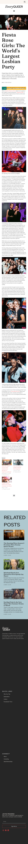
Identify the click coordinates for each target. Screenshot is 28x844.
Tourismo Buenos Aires (10, 91)
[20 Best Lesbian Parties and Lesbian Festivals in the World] (7, 479)
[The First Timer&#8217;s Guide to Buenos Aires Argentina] (18, 462)
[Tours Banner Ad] (14, 89)
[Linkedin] (8, 830)
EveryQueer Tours (8, 701)
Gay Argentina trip (15, 391)
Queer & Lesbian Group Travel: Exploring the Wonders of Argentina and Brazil (6, 469)
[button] (25, 2)
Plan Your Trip (7, 694)
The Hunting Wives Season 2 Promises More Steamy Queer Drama (14, 544)
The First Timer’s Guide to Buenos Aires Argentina (17, 467)
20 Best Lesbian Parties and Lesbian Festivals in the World (7, 484)
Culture (5, 699)
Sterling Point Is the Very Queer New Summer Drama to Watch (14, 603)
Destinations (6, 696)
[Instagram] (3, 830)
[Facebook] (6, 830)
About (5, 756)
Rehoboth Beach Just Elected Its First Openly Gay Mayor (14, 574)
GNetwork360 (20, 92)
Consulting (6, 759)
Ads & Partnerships (8, 761)
